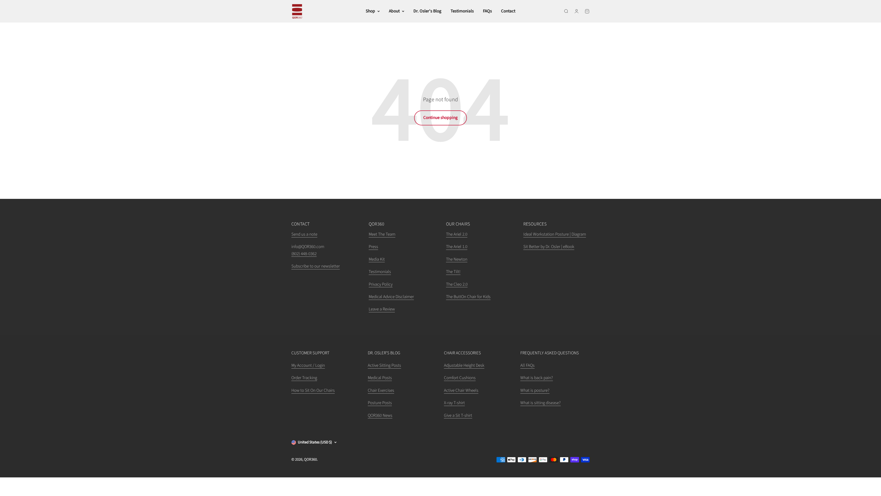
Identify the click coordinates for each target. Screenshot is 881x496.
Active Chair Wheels (461, 390)
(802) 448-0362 (304, 254)
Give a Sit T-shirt (458, 415)
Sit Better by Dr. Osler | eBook (548, 247)
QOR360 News (380, 415)
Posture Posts (380, 403)
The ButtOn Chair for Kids (468, 297)
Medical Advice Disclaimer (391, 297)
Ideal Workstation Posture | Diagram (554, 234)
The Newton (456, 259)
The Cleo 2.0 (457, 284)
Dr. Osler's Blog (427, 11)
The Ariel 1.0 (456, 247)
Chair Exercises (381, 390)
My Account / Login (308, 365)
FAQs (487, 11)
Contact (508, 11)
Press (373, 247)
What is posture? (534, 390)
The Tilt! (453, 272)
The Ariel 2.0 (456, 234)
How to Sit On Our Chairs (313, 390)
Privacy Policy (381, 284)
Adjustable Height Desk (464, 365)
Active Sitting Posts (384, 365)
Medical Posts (380, 378)
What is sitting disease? (540, 403)
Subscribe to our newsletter (315, 266)
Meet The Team (382, 234)
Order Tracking (304, 378)
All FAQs (527, 365)
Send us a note (304, 234)
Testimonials (462, 11)
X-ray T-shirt (454, 403)
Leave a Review (382, 309)
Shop (370, 11)
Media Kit (377, 259)
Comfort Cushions (460, 378)
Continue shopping (440, 118)
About (394, 11)
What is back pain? (536, 378)
